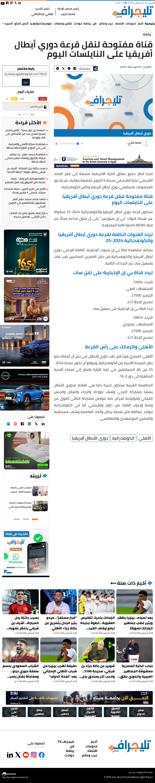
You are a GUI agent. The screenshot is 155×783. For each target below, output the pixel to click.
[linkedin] (43, 423)
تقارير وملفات (63, 23)
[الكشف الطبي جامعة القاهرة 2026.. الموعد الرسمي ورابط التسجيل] (40, 491)
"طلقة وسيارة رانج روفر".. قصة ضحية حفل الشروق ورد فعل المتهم (25, 180)
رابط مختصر (25, 68)
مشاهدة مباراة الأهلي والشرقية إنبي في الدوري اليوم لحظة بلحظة (26, 146)
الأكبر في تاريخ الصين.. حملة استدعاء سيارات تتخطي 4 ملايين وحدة (25, 190)
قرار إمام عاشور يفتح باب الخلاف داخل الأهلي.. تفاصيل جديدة (28, 215)
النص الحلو (21, 23)
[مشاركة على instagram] (11, 3)
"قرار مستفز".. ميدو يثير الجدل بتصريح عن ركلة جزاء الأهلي (61, 623)
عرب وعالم (106, 23)
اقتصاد (119, 23)
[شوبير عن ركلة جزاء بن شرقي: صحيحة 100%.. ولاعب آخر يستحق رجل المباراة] (96, 650)
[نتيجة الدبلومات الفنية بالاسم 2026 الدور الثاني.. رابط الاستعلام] (40, 506)
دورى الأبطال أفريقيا (90, 438)
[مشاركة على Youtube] (26, 755)
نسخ (26, 82)
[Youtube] (15, 423)
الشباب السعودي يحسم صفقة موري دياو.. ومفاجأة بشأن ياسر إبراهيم (21, 671)
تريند (35, 475)
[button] (35, 519)
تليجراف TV (66, 741)
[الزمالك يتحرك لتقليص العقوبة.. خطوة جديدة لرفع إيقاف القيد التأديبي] (96, 601)
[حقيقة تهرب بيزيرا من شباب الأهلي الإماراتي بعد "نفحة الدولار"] (58, 650)
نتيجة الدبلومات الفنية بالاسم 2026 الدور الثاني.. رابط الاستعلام (19, 507)
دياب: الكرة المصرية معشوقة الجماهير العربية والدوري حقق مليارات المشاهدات (136, 671)
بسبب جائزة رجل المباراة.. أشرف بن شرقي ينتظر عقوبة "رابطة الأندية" (26, 170)
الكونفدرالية (123, 438)
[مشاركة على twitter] (15, 3)
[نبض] (8, 423)
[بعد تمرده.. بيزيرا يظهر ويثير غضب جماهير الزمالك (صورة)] (134, 601)
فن (94, 23)
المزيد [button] (8, 23)
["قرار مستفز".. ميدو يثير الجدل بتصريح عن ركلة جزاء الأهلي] (58, 601)
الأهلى (145, 438)
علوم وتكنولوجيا (41, 23)
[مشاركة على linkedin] (19, 3)
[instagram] (29, 423)
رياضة (87, 23)
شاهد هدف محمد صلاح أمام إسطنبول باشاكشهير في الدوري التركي (27, 202)
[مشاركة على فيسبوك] (7, 3)
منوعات (130, 23)
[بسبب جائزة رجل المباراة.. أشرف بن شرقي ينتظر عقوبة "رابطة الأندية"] (20, 601)
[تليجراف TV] (98, 21)
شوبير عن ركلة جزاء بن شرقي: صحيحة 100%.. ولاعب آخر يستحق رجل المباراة (98, 671)
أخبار (140, 23)
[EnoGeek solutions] (15, 774)
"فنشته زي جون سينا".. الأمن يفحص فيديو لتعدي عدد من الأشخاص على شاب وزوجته (25, 133)
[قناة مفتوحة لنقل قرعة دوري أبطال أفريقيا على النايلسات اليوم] (69, 68)
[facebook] (22, 423)
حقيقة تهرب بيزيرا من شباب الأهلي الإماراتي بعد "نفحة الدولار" (60, 671)
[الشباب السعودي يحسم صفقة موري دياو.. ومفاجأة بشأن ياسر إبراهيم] (20, 650)
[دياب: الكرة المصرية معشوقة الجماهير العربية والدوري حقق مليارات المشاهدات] (134, 650)
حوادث (77, 23)
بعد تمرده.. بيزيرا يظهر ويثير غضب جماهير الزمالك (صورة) (135, 623)
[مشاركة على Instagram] (34, 755)
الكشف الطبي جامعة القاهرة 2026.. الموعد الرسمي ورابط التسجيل (20, 491)
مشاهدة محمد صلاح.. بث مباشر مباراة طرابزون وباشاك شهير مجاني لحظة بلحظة (25, 158)
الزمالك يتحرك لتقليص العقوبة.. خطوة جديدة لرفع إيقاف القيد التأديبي (97, 623)
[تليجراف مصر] (132, 12)
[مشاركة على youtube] (3, 3)
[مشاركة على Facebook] (42, 755)
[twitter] (36, 423)
